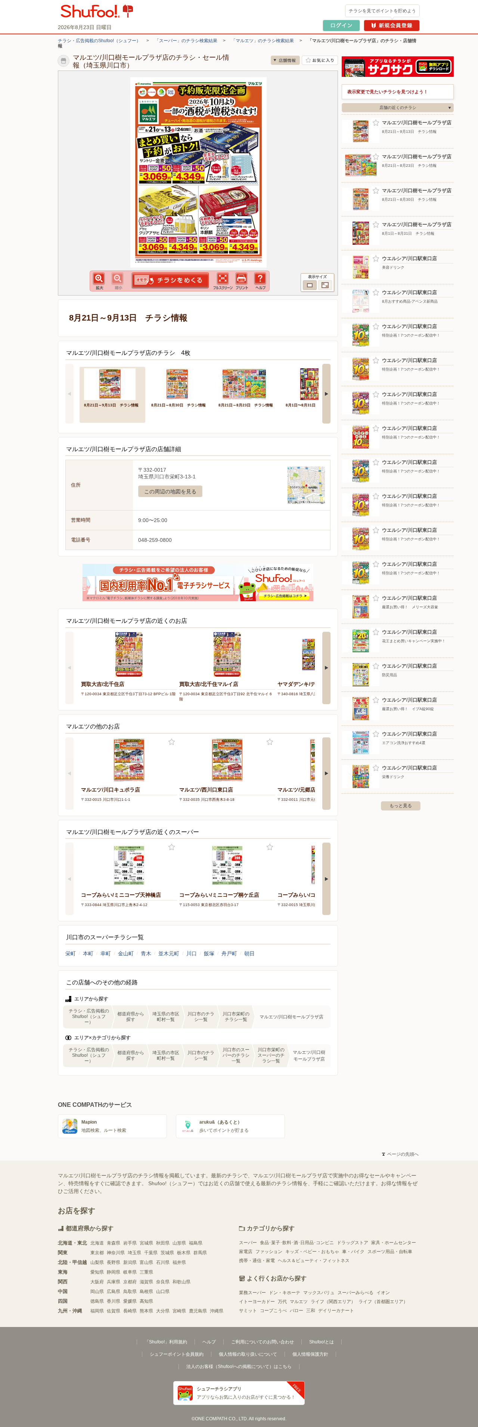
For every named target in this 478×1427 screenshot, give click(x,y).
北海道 (97, 1243)
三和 (310, 1310)
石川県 (163, 1262)
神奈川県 (116, 1252)
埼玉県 (134, 1252)
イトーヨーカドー (257, 1301)
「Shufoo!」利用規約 (166, 1342)
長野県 (113, 1262)
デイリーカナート (336, 1310)
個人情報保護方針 (310, 1354)
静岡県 (113, 1272)
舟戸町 (229, 953)
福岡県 (97, 1311)
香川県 (113, 1301)
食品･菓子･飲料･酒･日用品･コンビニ (297, 1242)
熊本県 (146, 1311)
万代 (282, 1301)
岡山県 (97, 1291)
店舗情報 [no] (285, 60)
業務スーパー (252, 1292)
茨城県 (167, 1252)
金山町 (126, 953)
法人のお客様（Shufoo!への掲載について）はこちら (239, 1366)
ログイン (341, 25)
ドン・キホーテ (284, 1292)
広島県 (113, 1291)
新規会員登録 (392, 25)
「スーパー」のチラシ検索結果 (186, 40)
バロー (296, 1310)
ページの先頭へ (400, 1154)
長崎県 (130, 1311)
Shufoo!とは (321, 1342)
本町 (88, 953)
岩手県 (130, 1243)
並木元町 (168, 953)
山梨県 (97, 1262)
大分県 (163, 1311)
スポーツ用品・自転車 (389, 1251)
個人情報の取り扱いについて (248, 1354)
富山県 (146, 1262)
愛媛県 (130, 1301)
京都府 (130, 1281)
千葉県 (151, 1252)
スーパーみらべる (355, 1292)
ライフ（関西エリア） (333, 1301)
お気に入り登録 (171, 742)
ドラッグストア (352, 1242)
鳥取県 (130, 1291)
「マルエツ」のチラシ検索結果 (262, 40)
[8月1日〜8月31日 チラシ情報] (314, 383)
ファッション (268, 1251)
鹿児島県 (198, 1311)
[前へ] (69, 394)
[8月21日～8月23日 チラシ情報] (247, 383)
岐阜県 (130, 1272)
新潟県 (130, 1262)
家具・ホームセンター (393, 1242)
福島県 (195, 1243)
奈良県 (163, 1281)
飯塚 (209, 953)
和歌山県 (181, 1281)
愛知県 (97, 1272)
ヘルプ (209, 1342)
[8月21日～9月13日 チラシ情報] (112, 383)
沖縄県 (216, 1311)
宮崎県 (179, 1311)
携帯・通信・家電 (257, 1260)
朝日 (249, 953)
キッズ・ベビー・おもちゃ (312, 1251)
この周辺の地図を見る (170, 491)
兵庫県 (113, 1281)
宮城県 (146, 1243)
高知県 (146, 1301)
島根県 (146, 1291)
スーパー (248, 1242)
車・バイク (353, 1251)
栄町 (70, 953)
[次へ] (326, 394)
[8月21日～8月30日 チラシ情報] (179, 383)
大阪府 (97, 1281)
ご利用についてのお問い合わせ (262, 1342)
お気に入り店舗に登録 (320, 60)
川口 (191, 953)
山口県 (163, 1291)
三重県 (146, 1272)
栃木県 (183, 1252)
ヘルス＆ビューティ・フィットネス (314, 1260)
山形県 (179, 1243)
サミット (248, 1310)
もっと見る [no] (400, 805)
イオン (383, 1292)
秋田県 (163, 1243)
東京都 (97, 1252)
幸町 (105, 953)
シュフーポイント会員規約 (177, 1354)
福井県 (179, 1262)
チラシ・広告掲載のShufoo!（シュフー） (99, 40)
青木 (146, 953)
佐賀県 (113, 1311)
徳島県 (97, 1301)
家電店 (245, 1251)
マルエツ (299, 1301)
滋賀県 (146, 1281)
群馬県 (200, 1252)
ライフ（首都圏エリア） (383, 1301)
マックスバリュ (319, 1292)
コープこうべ (273, 1310)
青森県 (113, 1243)
